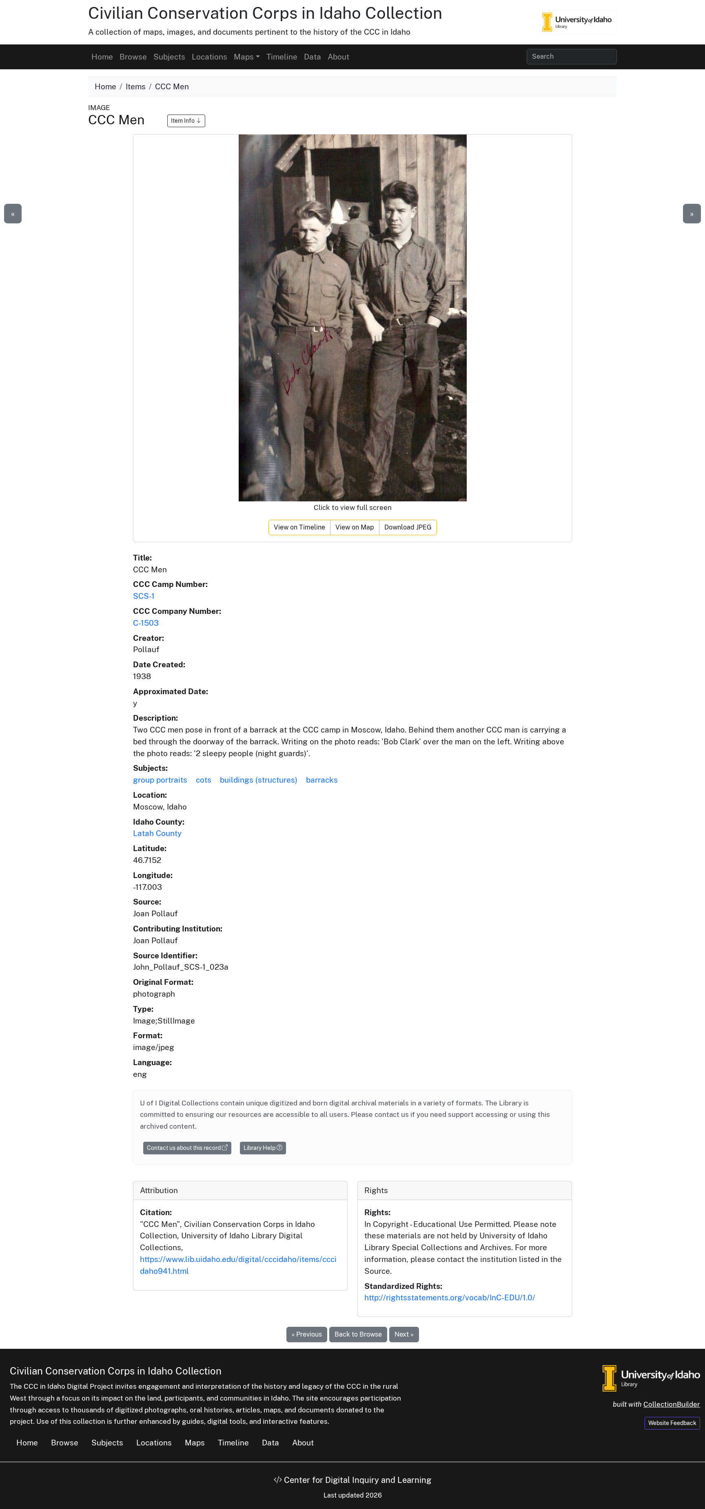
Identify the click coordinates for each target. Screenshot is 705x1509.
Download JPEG (408, 527)
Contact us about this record (184, 1148)
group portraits (160, 779)
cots (203, 779)
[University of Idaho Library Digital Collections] (577, 22)
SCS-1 (144, 595)
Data (312, 56)
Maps (195, 1442)
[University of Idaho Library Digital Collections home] (651, 1377)
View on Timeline (299, 527)
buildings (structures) (258, 779)
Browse (133, 56)
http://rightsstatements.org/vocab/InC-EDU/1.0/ (449, 1297)
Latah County (157, 833)
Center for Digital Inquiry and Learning (356, 1480)
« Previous (307, 1334)
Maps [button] (244, 56)
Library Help (260, 1148)
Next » (404, 1334)
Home (102, 56)
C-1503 (146, 622)
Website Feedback (672, 1423)
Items (136, 86)
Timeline (281, 56)
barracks (322, 779)
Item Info (183, 120)
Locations (209, 56)
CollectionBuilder (671, 1404)
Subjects (169, 56)
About (338, 56)
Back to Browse (358, 1334)
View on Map (354, 527)
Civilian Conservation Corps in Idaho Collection (265, 12)
